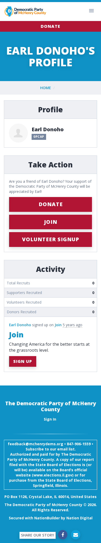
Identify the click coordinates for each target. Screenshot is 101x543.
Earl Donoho (20, 324)
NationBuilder (47, 517)
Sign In (50, 419)
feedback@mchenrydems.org (35, 443)
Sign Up (22, 361)
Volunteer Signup (50, 239)
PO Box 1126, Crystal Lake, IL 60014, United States (50, 496)
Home (45, 87)
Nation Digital (79, 517)
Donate (50, 26)
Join (50, 221)
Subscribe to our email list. (51, 449)
